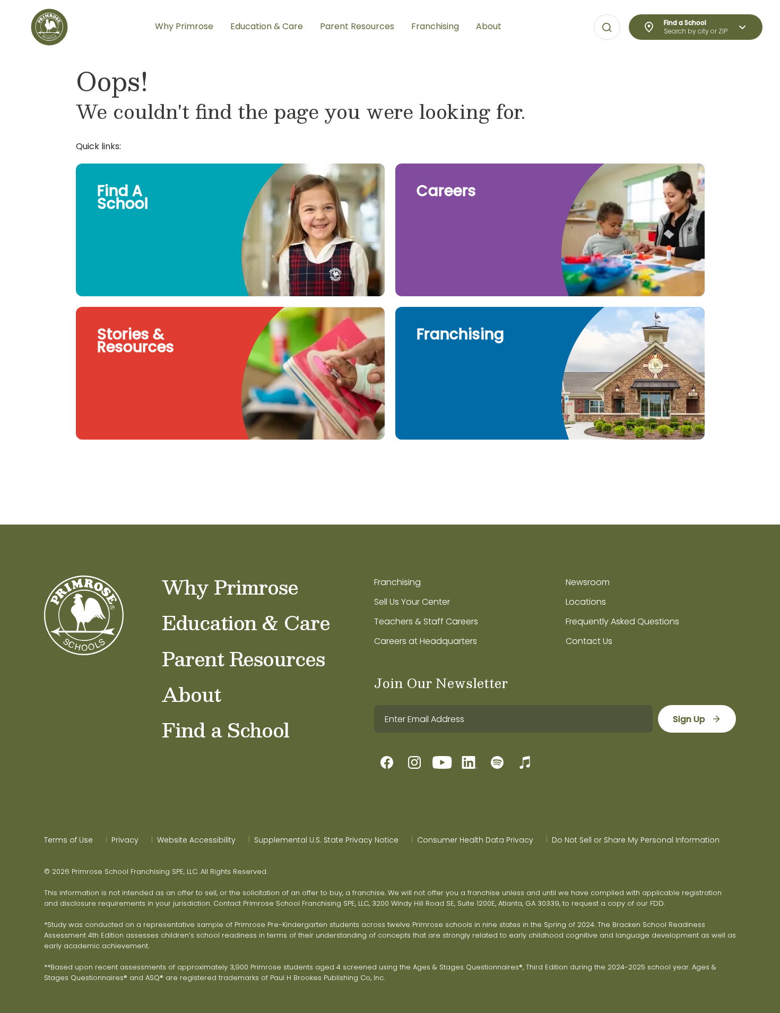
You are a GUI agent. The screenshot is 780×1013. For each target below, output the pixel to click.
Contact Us (589, 641)
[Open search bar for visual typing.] (607, 27)
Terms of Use (68, 840)
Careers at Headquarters (425, 641)
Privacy (124, 840)
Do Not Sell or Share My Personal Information (636, 840)
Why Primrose (230, 587)
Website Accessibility (196, 840)
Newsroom (588, 582)
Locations (586, 602)
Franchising (397, 582)
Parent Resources (243, 658)
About (191, 694)
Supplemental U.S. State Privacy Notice (326, 840)
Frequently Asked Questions (622, 621)
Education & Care (246, 622)
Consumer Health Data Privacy (475, 840)
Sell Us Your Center (412, 602)
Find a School (225, 729)
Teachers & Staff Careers (426, 621)
